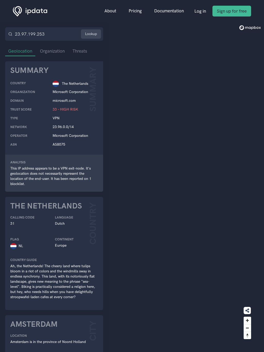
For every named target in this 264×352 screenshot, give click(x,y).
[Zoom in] (247, 320)
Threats (79, 51)
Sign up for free (232, 11)
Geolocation (20, 51)
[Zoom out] (247, 328)
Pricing (135, 10)
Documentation (169, 10)
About (110, 10)
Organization (52, 51)
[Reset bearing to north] (247, 335)
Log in (200, 11)
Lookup (91, 34)
